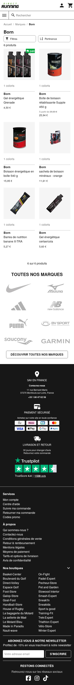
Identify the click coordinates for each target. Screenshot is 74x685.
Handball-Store (12, 604)
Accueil (8, 24)
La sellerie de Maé (14, 617)
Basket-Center (12, 574)
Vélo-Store (45, 626)
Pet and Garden (48, 587)
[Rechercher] (13, 15)
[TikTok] (45, 678)
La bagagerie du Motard (18, 613)
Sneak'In (44, 600)
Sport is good (46, 609)
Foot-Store (9, 591)
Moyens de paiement (16, 552)
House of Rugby (13, 609)
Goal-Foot (9, 600)
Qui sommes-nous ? (15, 530)
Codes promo (11, 517)
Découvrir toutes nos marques (37, 354)
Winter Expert (47, 630)
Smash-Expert (47, 596)
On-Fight (44, 574)
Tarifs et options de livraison (20, 556)
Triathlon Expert (48, 622)
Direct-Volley (11, 583)
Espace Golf (10, 587)
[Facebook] (28, 678)
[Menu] (4, 15)
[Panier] (70, 5)
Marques (20, 24)
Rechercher (23, 15)
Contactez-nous (37, 385)
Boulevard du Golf (14, 578)
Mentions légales (14, 547)
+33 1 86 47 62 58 (37, 397)
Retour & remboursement (19, 543)
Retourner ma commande (19, 513)
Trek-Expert (45, 617)
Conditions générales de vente (22, 539)
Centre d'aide (11, 504)
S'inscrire (58, 654)
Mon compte (10, 500)
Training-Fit (45, 613)
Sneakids (44, 604)
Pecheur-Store (47, 583)
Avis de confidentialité (17, 560)
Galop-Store (10, 596)
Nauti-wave (10, 630)
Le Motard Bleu (12, 622)
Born (7, 94)
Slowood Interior (48, 591)
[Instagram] (37, 678)
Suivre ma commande (17, 508)
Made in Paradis (13, 626)
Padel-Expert (46, 578)
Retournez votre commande (37, 452)
